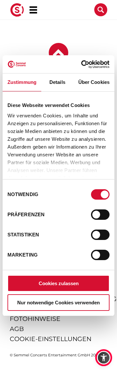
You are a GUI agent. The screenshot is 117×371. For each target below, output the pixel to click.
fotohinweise (35, 319)
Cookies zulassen (59, 283)
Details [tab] (57, 82)
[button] (103, 357)
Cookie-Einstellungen (50, 339)
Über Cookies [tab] (94, 82)
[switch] (100, 214)
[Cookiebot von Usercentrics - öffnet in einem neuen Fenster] (83, 64)
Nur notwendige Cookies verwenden (58, 302)
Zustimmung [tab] (21, 82)
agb (17, 329)
